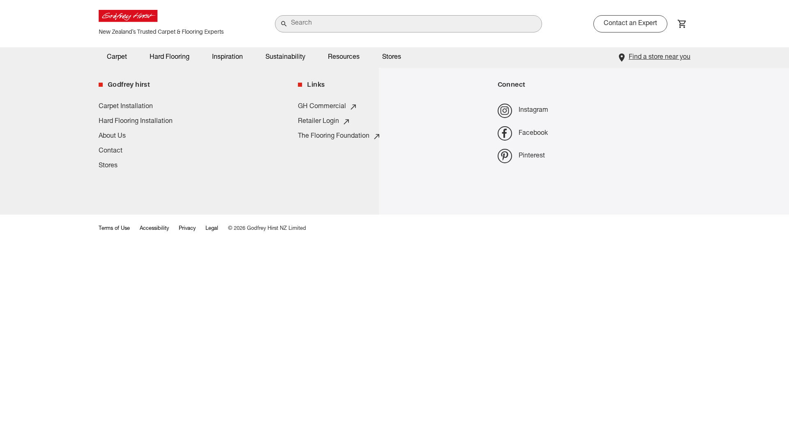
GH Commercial (322, 107)
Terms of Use (114, 228)
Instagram (533, 110)
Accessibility (154, 228)
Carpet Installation (126, 107)
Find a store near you (659, 57)
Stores (391, 57)
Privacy (187, 228)
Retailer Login (318, 121)
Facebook (533, 133)
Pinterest (532, 156)
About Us (112, 136)
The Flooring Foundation (333, 136)
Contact (110, 151)
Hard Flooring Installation (136, 121)
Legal (211, 228)
